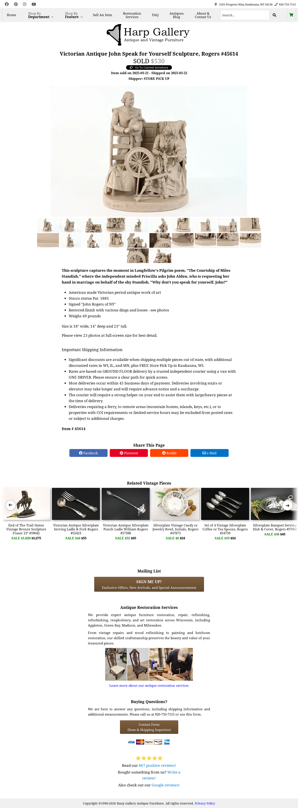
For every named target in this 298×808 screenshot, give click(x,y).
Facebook (90, 453)
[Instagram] (24, 4)
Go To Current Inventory (151, 67)
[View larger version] (149, 151)
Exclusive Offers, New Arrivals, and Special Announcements (149, 584)
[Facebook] (6, 4)
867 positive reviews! (157, 765)
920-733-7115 (287, 4)
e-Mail (211, 453)
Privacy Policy (205, 803)
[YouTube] (34, 4)
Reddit (171, 453)
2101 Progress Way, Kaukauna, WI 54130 (245, 4)
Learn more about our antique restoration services (149, 685)
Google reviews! (166, 785)
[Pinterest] (15, 4)
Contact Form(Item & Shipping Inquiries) (149, 727)
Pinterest (130, 453)
